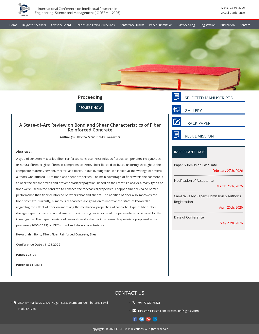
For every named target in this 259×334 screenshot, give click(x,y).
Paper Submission (161, 25)
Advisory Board (61, 25)
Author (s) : (68, 137)
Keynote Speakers (34, 25)
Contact (245, 25)
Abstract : (24, 151)
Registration (207, 25)
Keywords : (24, 234)
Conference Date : (30, 244)
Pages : (21, 254)
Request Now (90, 107)
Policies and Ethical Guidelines (95, 25)
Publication (227, 25)
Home (13, 25)
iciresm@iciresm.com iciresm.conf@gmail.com (168, 311)
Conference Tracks (132, 25)
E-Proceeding (186, 25)
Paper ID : (23, 265)
